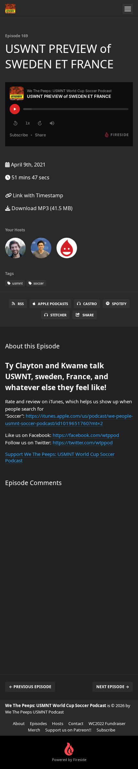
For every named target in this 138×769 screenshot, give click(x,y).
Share (88, 314)
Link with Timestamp (37, 195)
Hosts (57, 723)
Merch (34, 730)
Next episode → (112, 686)
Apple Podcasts (53, 303)
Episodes (38, 723)
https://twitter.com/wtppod (83, 442)
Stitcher (58, 314)
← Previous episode (30, 686)
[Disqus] (69, 577)
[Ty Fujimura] (41, 249)
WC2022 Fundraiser (107, 723)
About (19, 723)
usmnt (17, 283)
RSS (21, 303)
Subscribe (106, 730)
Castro (90, 303)
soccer (38, 283)
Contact (75, 723)
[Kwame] (66, 249)
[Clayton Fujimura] (15, 249)
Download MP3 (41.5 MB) (41, 208)
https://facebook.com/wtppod (86, 435)
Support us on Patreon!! (68, 730)
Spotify (119, 303)
